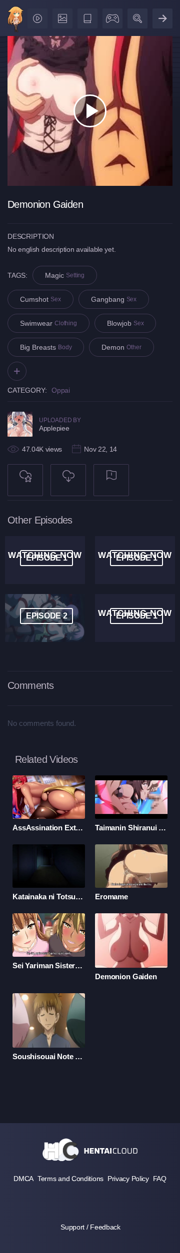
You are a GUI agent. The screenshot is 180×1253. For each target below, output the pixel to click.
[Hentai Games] (110, 16)
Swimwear (48, 323)
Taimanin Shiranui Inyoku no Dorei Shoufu (131, 827)
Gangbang (114, 299)
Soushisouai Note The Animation (48, 1056)
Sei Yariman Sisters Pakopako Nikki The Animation (48, 965)
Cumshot (40, 299)
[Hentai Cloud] (16, 20)
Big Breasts (46, 347)
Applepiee (54, 428)
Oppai (61, 390)
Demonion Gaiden (126, 976)
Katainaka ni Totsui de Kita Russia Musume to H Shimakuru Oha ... (48, 896)
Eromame (111, 896)
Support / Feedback (90, 1227)
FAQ (159, 1179)
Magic (64, 275)
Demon (121, 347)
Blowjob (125, 323)
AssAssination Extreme (48, 827)
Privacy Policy (128, 1179)
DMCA (24, 1179)
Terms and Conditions (71, 1179)
